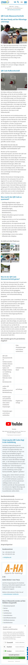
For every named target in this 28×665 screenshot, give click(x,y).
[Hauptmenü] (25, 2)
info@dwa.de (7, 557)
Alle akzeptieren (14, 658)
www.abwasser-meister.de (11, 594)
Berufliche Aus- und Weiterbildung (13, 8)
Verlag (16, 6)
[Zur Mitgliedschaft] (15, 2)
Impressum (17, 661)
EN (22, 2)
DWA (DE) (11, 6)
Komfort (9, 647)
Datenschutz (11, 661)
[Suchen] (18, 2)
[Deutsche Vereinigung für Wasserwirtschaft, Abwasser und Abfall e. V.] (5, 2)
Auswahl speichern (14, 655)
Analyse (9, 651)
